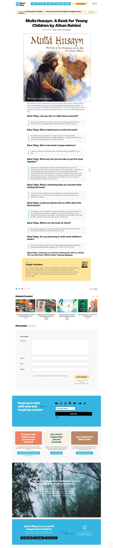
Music (35, 4)
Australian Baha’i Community (84, 533)
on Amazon (41, 229)
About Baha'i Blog (27, 538)
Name (22, 358)
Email (22, 363)
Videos (50, 4)
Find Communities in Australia (28, 453)
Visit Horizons (56, 453)
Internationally (29, 455)
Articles (58, 4)
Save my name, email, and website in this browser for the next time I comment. (51, 375)
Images (67, 4)
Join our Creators (51, 538)
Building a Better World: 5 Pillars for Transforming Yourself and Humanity (46, 316)
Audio (42, 4)
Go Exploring (80, 4)
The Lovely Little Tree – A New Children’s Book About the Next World (67, 316)
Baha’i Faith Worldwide (86, 535)
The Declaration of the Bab (33, 11)
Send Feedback (39, 538)
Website (22, 369)
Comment (23, 341)
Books (59, 29)
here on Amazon (65, 255)
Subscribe (73, 414)
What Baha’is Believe (84, 453)
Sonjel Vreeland (67, 29)
